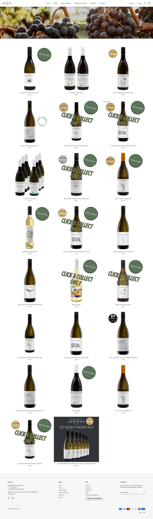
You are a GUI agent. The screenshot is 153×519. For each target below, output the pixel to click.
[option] (76, 23)
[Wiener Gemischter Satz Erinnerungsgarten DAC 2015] (123, 333)
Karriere (88, 485)
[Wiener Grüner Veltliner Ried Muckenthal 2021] (29, 280)
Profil (144, 512)
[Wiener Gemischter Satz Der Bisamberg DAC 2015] (76, 227)
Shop (48, 3)
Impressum (88, 488)
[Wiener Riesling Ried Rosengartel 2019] (123, 68)
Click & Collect (66, 3)
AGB (87, 493)
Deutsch (131, 3)
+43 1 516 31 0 (13, 487)
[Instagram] (12, 498)
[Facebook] (9, 498)
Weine (55, 3)
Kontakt (102, 3)
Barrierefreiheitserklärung (92, 495)
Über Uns (93, 3)
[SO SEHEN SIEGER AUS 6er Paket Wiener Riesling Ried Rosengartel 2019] (76, 439)
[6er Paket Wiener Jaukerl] (29, 174)
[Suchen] (145, 3)
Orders (140, 512)
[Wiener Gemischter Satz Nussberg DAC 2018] (29, 439)
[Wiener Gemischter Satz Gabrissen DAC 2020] (76, 333)
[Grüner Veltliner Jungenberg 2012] (29, 121)
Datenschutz (89, 490)
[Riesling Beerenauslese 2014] (29, 227)
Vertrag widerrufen (94, 499)
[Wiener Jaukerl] (76, 386)
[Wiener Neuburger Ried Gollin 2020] (123, 227)
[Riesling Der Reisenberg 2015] (123, 280)
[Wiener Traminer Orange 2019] (123, 174)
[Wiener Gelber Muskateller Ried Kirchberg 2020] (76, 174)
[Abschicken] (144, 492)
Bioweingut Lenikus (16, 508)
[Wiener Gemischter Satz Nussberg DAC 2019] (76, 121)
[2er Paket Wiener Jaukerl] (76, 68)
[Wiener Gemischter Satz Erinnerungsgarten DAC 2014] (29, 386)
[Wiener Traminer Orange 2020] (123, 386)
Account (139, 3)
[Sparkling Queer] (76, 280)
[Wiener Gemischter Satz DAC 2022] (29, 68)
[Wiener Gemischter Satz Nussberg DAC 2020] (29, 333)
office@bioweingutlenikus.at (17, 489)
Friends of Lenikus (81, 3)
